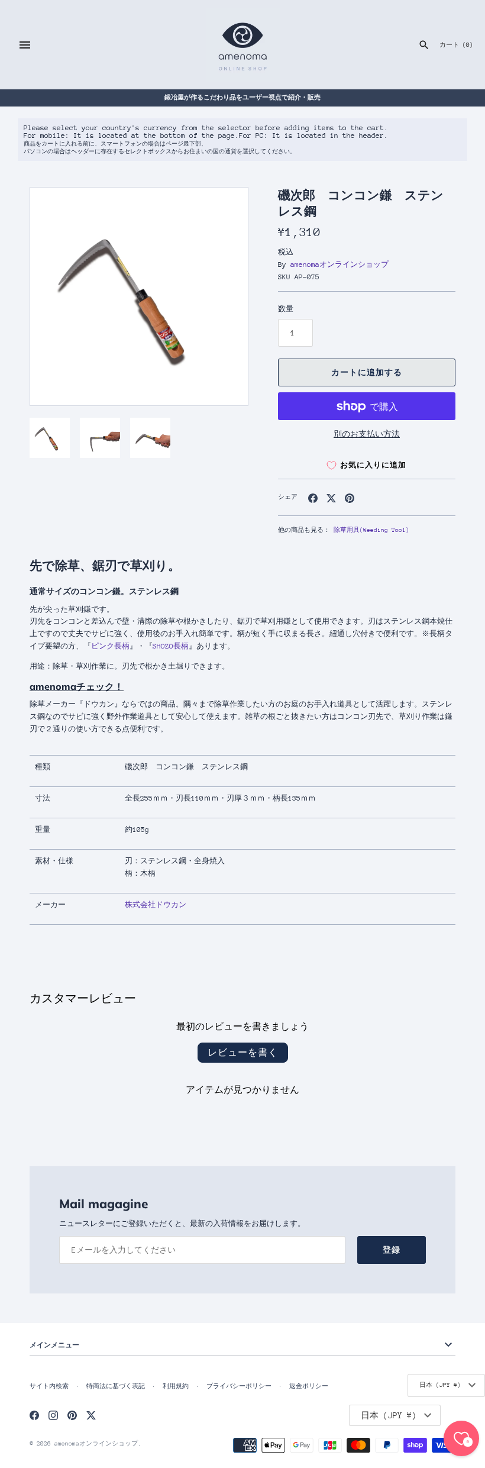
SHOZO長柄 (171, 646)
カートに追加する (366, 372)
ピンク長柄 (110, 646)
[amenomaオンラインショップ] (243, 45)
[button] (223, 296)
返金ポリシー (308, 1386)
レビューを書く (243, 1052)
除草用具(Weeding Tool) (371, 530)
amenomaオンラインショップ (339, 264)
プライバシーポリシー (238, 1386)
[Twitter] (91, 1415)
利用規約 (176, 1386)
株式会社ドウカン (155, 905)
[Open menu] (25, 45)
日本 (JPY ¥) (440, 1385)
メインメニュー (54, 1344)
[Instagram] (53, 1415)
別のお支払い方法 (367, 434)
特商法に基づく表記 (115, 1386)
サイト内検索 (49, 1386)
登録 (391, 1250)
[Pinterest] (72, 1415)
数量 (285, 309)
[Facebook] (34, 1415)
